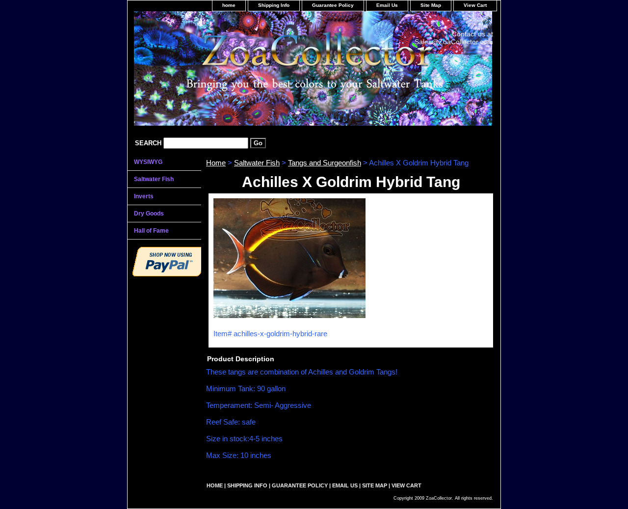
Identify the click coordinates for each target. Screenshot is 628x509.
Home (216, 163)
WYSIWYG (148, 162)
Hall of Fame (151, 230)
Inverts (144, 196)
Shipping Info (273, 5)
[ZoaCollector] (250, 72)
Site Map (430, 5)
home (229, 5)
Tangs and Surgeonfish (324, 163)
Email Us (387, 5)
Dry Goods (149, 213)
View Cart (475, 5)
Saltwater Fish (257, 163)
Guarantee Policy (333, 5)
